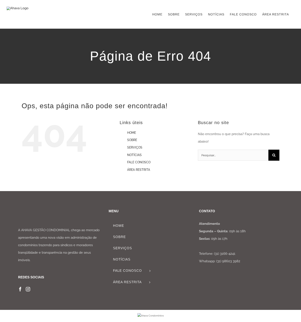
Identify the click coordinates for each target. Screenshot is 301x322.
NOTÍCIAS (134, 155)
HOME (131, 132)
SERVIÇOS (134, 147)
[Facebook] (20, 289)
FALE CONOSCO (138, 162)
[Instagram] (28, 289)
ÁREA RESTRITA (138, 169)
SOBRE (132, 140)
